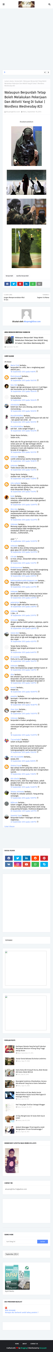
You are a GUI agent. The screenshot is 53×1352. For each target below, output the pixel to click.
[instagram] (18, 864)
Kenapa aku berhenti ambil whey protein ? (21, 1312)
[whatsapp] (35, 864)
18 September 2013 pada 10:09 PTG (24, 692)
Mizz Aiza (14, 509)
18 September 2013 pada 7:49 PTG (24, 683)
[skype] (44, 864)
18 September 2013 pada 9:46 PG (23, 372)
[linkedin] (26, 858)
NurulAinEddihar (17, 416)
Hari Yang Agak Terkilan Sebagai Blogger (30, 1105)
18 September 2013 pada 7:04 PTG (24, 661)
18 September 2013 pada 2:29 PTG (24, 598)
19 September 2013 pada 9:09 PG (23, 761)
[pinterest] (44, 858)
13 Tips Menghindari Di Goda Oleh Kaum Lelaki (30, 1117)
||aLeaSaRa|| (16, 740)
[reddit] (35, 858)
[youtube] (26, 864)
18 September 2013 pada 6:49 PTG (24, 652)
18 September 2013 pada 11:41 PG (23, 492)
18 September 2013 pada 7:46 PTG (24, 670)
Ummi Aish (15, 633)
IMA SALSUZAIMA (17, 757)
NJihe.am (14, 803)
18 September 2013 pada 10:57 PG (24, 452)
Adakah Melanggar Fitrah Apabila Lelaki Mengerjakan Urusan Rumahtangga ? (30, 1128)
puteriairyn (15, 602)
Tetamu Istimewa (17, 792)
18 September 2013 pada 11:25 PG (24, 470)
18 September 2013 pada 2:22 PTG (24, 587)
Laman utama (9, 81)
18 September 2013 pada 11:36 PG (24, 479)
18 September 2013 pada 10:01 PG (24, 380)
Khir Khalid (15, 779)
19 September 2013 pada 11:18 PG (23, 774)
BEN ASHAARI (10, 1310)
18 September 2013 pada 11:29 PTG (24, 735)
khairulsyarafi (16, 376)
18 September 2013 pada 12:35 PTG (24, 541)
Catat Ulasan (9, 826)
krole (13, 496)
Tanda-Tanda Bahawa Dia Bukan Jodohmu (31, 1059)
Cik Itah (14, 557)
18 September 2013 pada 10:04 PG (24, 391)
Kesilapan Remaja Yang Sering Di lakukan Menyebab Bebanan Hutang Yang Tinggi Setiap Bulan (31, 1048)
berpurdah (18, 81)
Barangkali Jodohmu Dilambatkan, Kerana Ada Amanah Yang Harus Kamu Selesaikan (31, 1082)
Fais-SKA (14, 385)
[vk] (9, 864)
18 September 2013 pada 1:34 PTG (24, 563)
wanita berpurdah (22, 276)
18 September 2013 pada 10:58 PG (24, 461)
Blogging (24, 1348)
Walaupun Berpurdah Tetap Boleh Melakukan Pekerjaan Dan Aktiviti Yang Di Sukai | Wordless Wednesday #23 (31, 340)
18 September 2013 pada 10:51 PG (24, 422)
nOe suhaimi (16, 483)
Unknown (14, 457)
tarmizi (13, 688)
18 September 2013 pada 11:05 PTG (24, 714)
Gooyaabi (43, 1348)
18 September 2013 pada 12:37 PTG (24, 552)
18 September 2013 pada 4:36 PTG (24, 628)
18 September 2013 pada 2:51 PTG (24, 615)
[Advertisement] (26, 39)
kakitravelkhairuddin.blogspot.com (24, 581)
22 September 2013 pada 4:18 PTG (24, 822)
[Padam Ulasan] (37, 372)
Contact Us (34, 1344)
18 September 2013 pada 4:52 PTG (24, 641)
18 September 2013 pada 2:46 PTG (24, 607)
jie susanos (15, 657)
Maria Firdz (15, 365)
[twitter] (18, 858)
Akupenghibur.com (13, 112)
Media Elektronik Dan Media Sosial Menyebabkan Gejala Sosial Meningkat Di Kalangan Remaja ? (31, 1095)
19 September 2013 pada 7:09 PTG (24, 798)
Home (17, 1344)
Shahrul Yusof (16, 766)
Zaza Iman (15, 709)
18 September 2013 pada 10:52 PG (24, 431)
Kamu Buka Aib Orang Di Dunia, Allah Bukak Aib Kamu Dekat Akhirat (31, 1071)
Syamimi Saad (16, 816)
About (25, 1344)
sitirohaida (15, 405)
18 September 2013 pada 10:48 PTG (24, 705)
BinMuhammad (16, 568)
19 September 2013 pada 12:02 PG (24, 752)
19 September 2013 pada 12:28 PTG (24, 787)
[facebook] (9, 858)
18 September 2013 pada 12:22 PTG (24, 520)
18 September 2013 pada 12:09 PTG (24, 505)
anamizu (14, 696)
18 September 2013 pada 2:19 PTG (24, 576)
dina (12, 675)
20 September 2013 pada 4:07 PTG (24, 811)
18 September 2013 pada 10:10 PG (24, 411)
